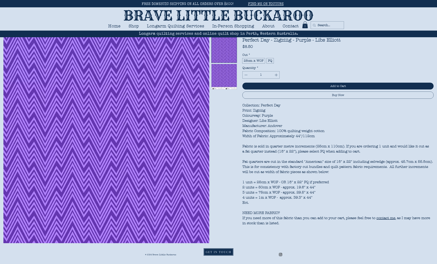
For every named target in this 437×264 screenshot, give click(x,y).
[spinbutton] (261, 74)
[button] (176, 26)
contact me (385, 218)
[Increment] (276, 74)
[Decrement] (245, 74)
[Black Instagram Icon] (280, 254)
